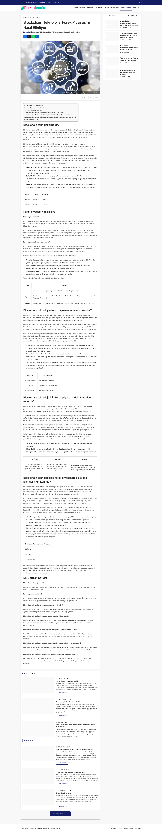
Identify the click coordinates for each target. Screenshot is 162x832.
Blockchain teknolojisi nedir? (35, 108)
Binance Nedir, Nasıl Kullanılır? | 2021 (68, 702)
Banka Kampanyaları (112, 8)
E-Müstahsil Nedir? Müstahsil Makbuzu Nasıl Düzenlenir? (129, 48)
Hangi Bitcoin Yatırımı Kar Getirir (67, 681)
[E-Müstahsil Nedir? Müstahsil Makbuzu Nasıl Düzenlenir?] (112, 49)
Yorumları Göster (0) (59, 813)
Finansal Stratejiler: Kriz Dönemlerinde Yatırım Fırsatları (128, 72)
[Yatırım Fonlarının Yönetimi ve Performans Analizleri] (112, 61)
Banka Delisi (27, 32)
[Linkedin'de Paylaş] (37, 36)
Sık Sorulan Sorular (32, 119)
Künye (120, 828)
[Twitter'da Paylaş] (29, 36)
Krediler (90, 8)
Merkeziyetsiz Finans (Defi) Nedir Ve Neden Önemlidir (74, 749)
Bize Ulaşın (136, 8)
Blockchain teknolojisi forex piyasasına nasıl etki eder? (45, 112)
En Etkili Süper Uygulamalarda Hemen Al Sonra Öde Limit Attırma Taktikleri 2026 (129, 24)
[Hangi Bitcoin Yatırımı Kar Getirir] (38, 685)
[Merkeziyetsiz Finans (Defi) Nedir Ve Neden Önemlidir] (38, 753)
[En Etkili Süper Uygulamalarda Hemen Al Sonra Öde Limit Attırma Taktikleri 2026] (112, 24)
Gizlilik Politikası (128, 828)
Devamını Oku (62, 692)
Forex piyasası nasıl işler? (34, 110)
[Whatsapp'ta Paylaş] (33, 36)
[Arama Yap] (139, 2)
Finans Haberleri (79, 8)
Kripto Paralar (126, 8)
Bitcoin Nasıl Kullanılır (63, 793)
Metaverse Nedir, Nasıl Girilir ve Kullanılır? (70, 772)
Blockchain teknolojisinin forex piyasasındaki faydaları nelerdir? (48, 115)
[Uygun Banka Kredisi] (33, 8)
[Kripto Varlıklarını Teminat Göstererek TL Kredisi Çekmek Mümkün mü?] (38, 729)
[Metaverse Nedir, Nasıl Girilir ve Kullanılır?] (38, 776)
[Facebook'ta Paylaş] (25, 36)
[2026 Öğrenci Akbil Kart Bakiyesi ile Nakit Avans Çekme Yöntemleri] (112, 36)
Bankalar (99, 8)
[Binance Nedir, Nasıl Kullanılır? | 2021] (38, 706)
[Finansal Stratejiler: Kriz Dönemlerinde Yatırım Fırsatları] (112, 73)
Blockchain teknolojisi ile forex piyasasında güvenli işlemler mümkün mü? (51, 117)
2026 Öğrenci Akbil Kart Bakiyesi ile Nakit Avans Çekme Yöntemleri (128, 35)
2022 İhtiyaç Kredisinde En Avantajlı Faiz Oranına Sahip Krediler (42, 2)
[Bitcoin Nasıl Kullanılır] (38, 797)
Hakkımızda (113, 828)
